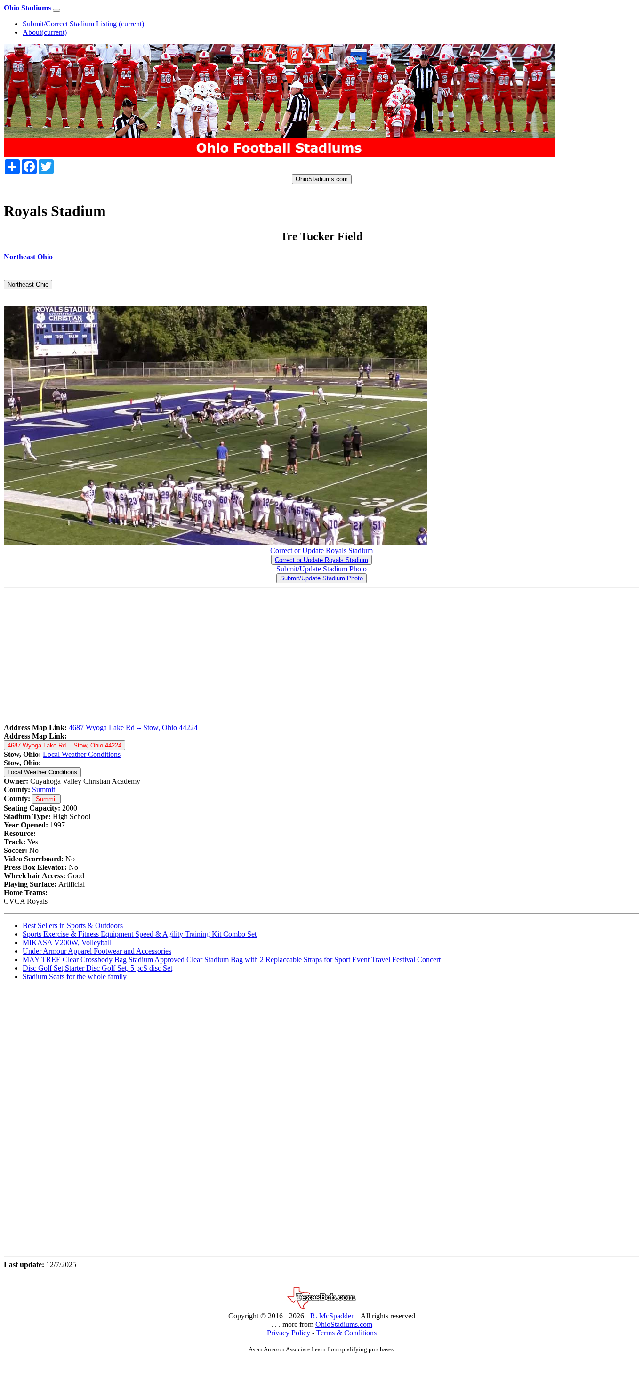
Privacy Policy (288, 1333)
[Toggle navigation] (56, 10)
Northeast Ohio (28, 284)
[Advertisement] (286, 657)
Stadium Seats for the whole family (75, 976)
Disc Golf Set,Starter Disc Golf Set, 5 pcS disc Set (97, 968)
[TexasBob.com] (321, 1307)
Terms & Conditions (346, 1333)
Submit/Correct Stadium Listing (83, 24)
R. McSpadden (332, 1316)
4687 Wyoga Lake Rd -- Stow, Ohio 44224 (133, 727)
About (45, 32)
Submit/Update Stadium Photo (321, 569)
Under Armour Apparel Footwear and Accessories (97, 951)
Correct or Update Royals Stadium (321, 550)
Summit (43, 790)
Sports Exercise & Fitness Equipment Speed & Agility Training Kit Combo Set (140, 934)
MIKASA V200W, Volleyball (67, 943)
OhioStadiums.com (322, 179)
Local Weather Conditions (82, 754)
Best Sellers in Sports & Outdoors (73, 926)
